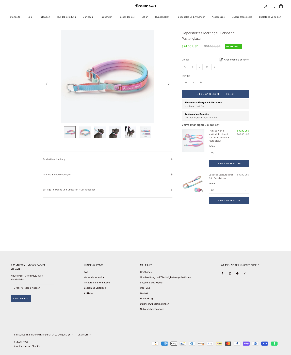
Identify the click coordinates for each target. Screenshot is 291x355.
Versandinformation (94, 277)
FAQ (86, 272)
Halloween (44, 16)
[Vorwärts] (168, 83)
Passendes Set (127, 16)
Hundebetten (162, 16)
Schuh (145, 16)
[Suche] (273, 6)
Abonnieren (21, 298)
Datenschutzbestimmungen (154, 303)
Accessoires (218, 16)
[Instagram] (230, 273)
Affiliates (88, 293)
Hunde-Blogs (147, 298)
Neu (29, 16)
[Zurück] (46, 83)
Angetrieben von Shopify (26, 346)
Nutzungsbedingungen (152, 309)
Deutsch (83, 334)
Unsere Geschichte (242, 16)
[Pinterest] (237, 273)
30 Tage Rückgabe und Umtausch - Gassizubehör (69, 189)
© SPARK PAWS (20, 342)
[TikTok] (245, 273)
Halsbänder (106, 16)
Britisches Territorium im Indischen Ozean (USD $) (41, 334)
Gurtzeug (88, 16)
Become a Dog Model (151, 282)
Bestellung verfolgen (270, 16)
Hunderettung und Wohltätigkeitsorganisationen (165, 277)
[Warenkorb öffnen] (281, 6)
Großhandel (146, 272)
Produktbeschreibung (54, 159)
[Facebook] (222, 273)
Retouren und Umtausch (97, 282)
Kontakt (144, 293)
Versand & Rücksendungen (57, 174)
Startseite (15, 16)
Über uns (145, 287)
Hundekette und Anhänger (190, 16)
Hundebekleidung (66, 16)
